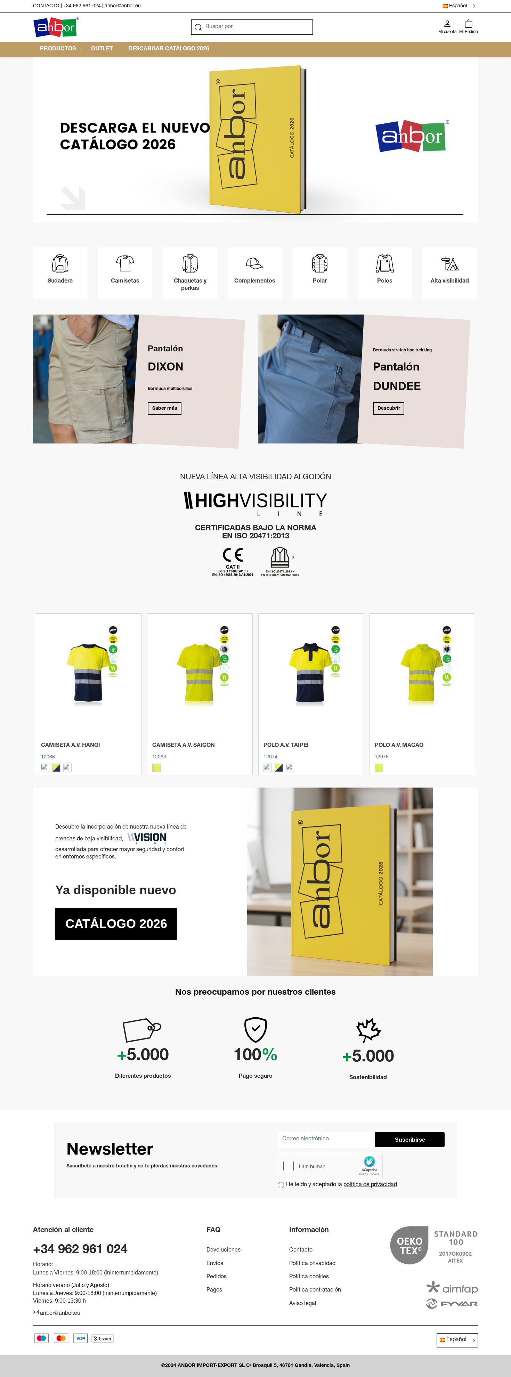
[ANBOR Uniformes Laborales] (56, 27)
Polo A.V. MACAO (399, 746)
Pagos (214, 1290)
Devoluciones (223, 1250)
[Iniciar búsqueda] (198, 27)
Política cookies (309, 1277)
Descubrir (389, 408)
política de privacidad (370, 1185)
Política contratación (315, 1290)
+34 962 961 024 (82, 6)
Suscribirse (410, 1140)
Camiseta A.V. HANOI (70, 746)
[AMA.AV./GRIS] (45, 768)
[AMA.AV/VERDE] (67, 768)
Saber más (164, 408)
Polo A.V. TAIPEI (286, 746)
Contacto (301, 1250)
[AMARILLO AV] (156, 768)
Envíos (214, 1264)
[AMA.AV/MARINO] (56, 768)
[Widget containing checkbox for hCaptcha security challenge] (330, 1166)
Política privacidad (312, 1264)
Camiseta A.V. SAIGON (183, 746)
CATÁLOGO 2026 (116, 923)
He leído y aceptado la (341, 1185)
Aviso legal (302, 1304)
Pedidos (216, 1277)
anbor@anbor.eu (123, 6)
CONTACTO (46, 6)
